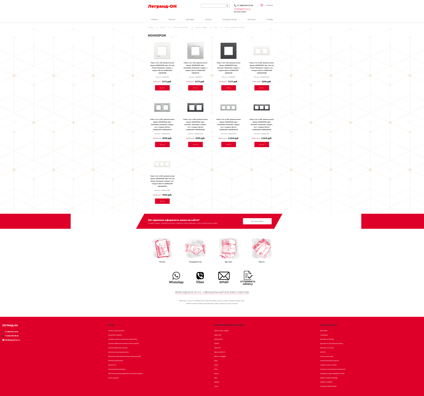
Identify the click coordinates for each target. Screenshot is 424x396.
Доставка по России (327, 348)
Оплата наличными (326, 356)
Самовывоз (324, 335)
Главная (154, 19)
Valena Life (217, 335)
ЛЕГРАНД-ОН (10, 325)
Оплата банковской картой (329, 361)
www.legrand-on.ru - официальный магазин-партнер (212, 292)
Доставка (190, 19)
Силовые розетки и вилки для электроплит (122, 339)
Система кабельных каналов (117, 348)
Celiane (216, 343)
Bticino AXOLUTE (219, 352)
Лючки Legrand (113, 378)
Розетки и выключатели (181, 27)
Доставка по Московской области (331, 343)
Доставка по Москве (327, 339)
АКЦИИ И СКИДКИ (326, 382)
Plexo (216, 369)
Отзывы (270, 19)
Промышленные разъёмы (116, 369)
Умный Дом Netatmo (115, 335)
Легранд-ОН (162, 6)
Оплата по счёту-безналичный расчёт (333, 369)
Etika (215, 361)
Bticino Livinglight (201, 27)
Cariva (216, 386)
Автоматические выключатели (118, 352)
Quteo (216, 365)
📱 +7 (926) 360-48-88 (10, 336)
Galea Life (217, 348)
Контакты (252, 19)
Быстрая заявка (240, 12)
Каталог (171, 19)
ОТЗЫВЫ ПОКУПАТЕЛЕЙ (328, 386)
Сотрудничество (229, 19)
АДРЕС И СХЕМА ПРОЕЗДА (328, 378)
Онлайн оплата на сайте (328, 365)
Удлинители (112, 365)
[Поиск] (227, 5)
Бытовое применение (115, 361)
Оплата (208, 19)
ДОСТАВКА (323, 331)
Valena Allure (218, 339)
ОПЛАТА (323, 352)
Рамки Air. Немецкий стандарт (235, 27)
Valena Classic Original (221, 331)
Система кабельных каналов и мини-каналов (123, 343)
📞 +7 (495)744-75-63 (243, 5)
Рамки (216, 27)
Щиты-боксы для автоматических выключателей (124, 356)
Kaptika (216, 382)
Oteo (215, 378)
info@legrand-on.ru (242, 8)
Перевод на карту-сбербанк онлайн (332, 373)
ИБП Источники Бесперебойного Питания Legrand (125, 373)
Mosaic (216, 373)
